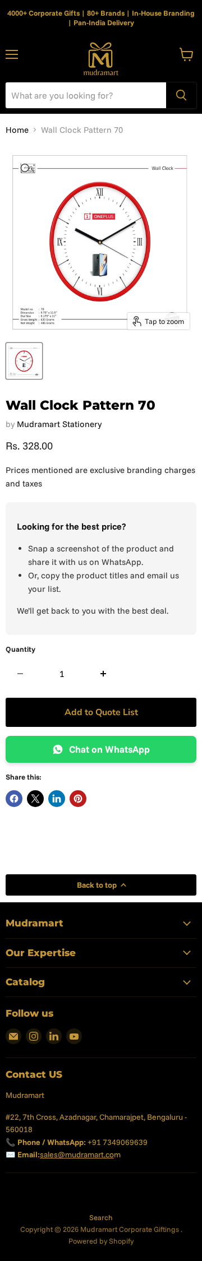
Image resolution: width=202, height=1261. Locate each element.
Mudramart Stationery (59, 424)
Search (101, 1217)
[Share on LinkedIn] (56, 798)
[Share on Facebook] (14, 798)
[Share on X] (35, 798)
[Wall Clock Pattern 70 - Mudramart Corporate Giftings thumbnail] (24, 361)
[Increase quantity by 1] (103, 673)
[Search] (181, 95)
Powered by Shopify (101, 1240)
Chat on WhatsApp (109, 749)
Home (17, 130)
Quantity (20, 649)
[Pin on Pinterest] (78, 798)
